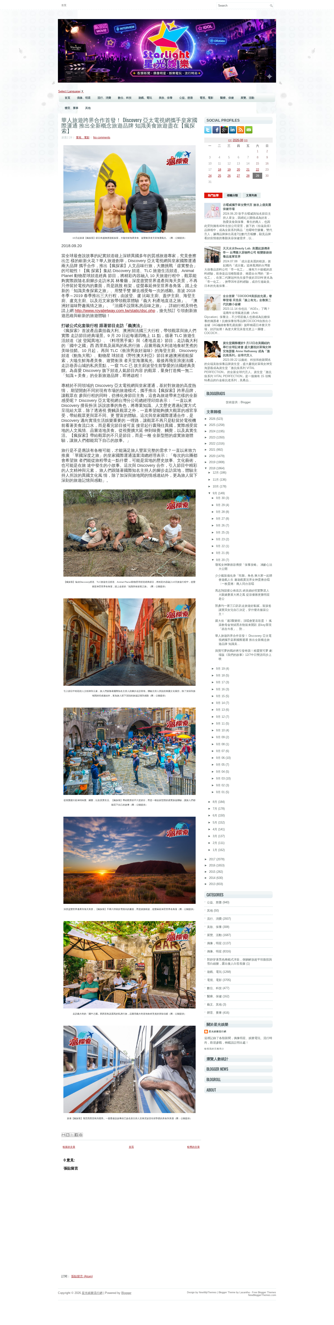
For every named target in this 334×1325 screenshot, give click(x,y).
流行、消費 (104, 97)
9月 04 (221, 771)
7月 (215, 808)
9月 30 (221, 498)
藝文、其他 (214, 1004)
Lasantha (244, 1292)
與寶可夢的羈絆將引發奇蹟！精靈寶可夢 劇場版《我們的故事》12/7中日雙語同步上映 (243, 655)
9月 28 (221, 512)
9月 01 (221, 792)
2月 (215, 843)
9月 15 (221, 696)
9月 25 (221, 532)
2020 (212, 456)
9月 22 (221, 546)
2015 (212, 871)
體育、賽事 (71, 108)
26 (229, 175)
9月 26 (221, 525)
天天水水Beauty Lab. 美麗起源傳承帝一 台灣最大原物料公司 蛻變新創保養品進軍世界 (247, 252)
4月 (215, 829)
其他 (88, 108)
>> (246, 140)
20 (238, 169)
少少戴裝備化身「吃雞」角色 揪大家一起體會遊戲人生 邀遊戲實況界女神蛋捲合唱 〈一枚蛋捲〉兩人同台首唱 (243, 579)
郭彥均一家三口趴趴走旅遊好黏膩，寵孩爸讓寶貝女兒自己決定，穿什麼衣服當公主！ (243, 610)
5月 (215, 822)
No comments (101, 137)
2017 (212, 859)
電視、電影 (206, 97)
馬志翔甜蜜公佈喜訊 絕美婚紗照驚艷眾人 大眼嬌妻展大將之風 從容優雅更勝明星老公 (242, 594)
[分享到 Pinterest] (80, 1135)
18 (219, 169)
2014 (212, 878)
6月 (215, 815)
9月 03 (221, 778)
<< (230, 140)
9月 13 (221, 709)
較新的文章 (69, 1147)
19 (229, 169)
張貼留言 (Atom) (82, 1276)
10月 (216, 486)
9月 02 (221, 785)
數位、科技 (125, 97)
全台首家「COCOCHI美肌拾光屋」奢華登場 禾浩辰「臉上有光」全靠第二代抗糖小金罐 (247, 300)
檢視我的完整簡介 (214, 1048)
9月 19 (221, 668)
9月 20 (221, 560)
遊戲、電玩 (145, 97)
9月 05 (221, 764)
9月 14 (221, 703)
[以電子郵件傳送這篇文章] (63, 1135)
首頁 (63, 5)
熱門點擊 (213, 195)
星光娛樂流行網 (217, 1031)
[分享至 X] (72, 1135)
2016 (212, 865)
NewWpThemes (208, 1292)
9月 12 (221, 716)
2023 (212, 437)
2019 (212, 462)
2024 (212, 431)
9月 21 (221, 553)
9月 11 (221, 723)
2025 (212, 425)
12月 (216, 472)
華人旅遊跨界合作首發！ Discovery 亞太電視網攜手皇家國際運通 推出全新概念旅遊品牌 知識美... (243, 640)
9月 (215, 493)
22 (257, 169)
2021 (212, 449)
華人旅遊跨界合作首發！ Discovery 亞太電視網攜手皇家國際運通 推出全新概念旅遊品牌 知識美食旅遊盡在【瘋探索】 (129, 125)
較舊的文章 (193, 1147)
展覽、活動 (247, 97)
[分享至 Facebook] (76, 1135)
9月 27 (221, 518)
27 (238, 175)
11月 (216, 479)
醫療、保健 (227, 97)
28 (247, 175)
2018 (212, 468)
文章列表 (251, 195)
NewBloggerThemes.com (262, 1295)
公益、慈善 (186, 97)
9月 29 (221, 505)
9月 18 (221, 675)
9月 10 (221, 730)
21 (247, 169)
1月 (215, 850)
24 (210, 175)
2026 (212, 418)
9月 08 (221, 744)
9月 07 (221, 751)
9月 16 (221, 689)
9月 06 (221, 758)
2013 (212, 884)
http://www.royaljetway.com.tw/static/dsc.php (115, 310)
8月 (215, 802)
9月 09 (221, 737)
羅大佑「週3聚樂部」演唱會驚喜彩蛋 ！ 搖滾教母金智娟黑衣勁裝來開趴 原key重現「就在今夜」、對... (243, 625)
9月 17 (221, 682)
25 (219, 175)
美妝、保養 (165, 97)
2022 (212, 443)
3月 (215, 836)
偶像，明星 (214, 943)
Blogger (245, 402)
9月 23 (221, 539)
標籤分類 (232, 195)
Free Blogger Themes (264, 1292)
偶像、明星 (84, 97)
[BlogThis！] (67, 1135)
